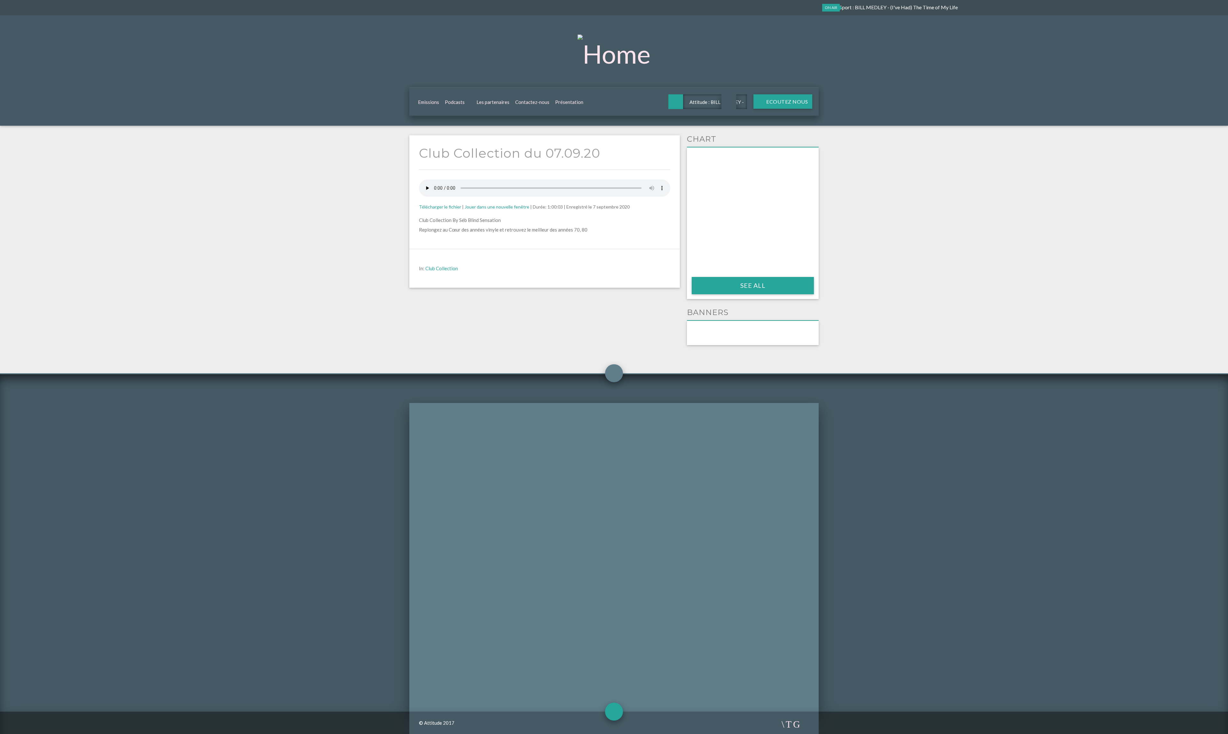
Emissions (428, 102)
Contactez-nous (532, 102)
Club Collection (441, 268)
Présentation (569, 102)
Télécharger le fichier (440, 206)
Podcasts (455, 102)
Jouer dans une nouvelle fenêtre (497, 206)
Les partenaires (492, 102)
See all (753, 285)
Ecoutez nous (786, 102)
